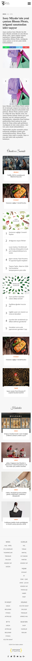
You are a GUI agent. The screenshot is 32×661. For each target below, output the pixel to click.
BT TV (8, 622)
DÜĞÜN (8, 566)
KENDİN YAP (8, 563)
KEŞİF (24, 597)
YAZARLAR (24, 629)
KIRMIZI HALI (24, 616)
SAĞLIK (8, 606)
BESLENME (8, 609)
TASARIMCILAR (8, 552)
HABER (24, 593)
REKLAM (24, 632)
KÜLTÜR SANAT (24, 606)
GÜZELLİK (24, 542)
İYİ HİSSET (8, 602)
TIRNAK (24, 549)
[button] (6, 81)
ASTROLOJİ (8, 616)
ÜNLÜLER (8, 559)
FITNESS (8, 613)
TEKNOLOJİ (24, 590)
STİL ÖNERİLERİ (8, 549)
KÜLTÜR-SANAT (8, 639)
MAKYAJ (24, 552)
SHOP (24, 625)
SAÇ (24, 545)
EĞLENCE (24, 602)
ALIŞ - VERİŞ (10, 14)
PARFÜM (24, 559)
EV (24, 576)
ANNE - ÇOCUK (24, 583)
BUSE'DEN (24, 622)
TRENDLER (8, 556)
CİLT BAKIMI (24, 556)
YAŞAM (24, 569)
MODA (4, 14)
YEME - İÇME (24, 579)
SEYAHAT (24, 572)
